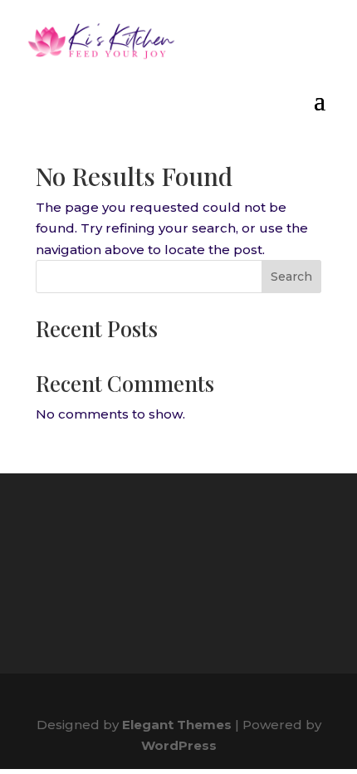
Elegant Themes (177, 724)
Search (291, 276)
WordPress (179, 745)
